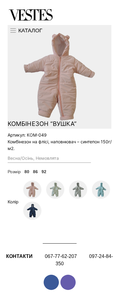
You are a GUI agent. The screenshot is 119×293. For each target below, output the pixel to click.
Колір (13, 201)
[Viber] (68, 282)
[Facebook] (51, 282)
